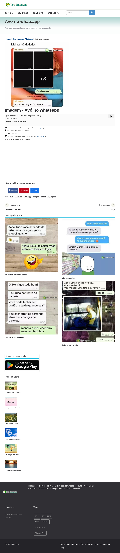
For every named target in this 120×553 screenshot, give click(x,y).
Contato (8, 518)
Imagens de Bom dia (13, 408)
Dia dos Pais (40, 533)
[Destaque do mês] (11, 448)
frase (37, 522)
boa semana (40, 527)
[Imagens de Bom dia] (11, 401)
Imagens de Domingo (13, 392)
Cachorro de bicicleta (14, 338)
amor (37, 516)
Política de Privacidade (13, 514)
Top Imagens (39, 128)
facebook (14, 190)
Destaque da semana (13, 439)
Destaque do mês (12, 455)
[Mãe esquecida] (88, 246)
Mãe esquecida (68, 278)
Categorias (54, 13)
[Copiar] (111, 116)
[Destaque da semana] (11, 432)
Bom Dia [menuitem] (9, 13)
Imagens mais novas (13, 470)
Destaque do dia (12, 423)
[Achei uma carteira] (88, 311)
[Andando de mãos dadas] (31, 245)
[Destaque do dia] (11, 417)
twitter (36, 190)
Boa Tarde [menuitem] (23, 13)
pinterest (25, 190)
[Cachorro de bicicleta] (31, 308)
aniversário (46, 516)
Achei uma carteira (70, 345)
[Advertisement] (60, 159)
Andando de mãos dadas (16, 275)
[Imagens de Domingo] (11, 386)
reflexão (45, 522)
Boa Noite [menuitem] (38, 13)
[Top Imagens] (16, 4)
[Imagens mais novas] (11, 464)
